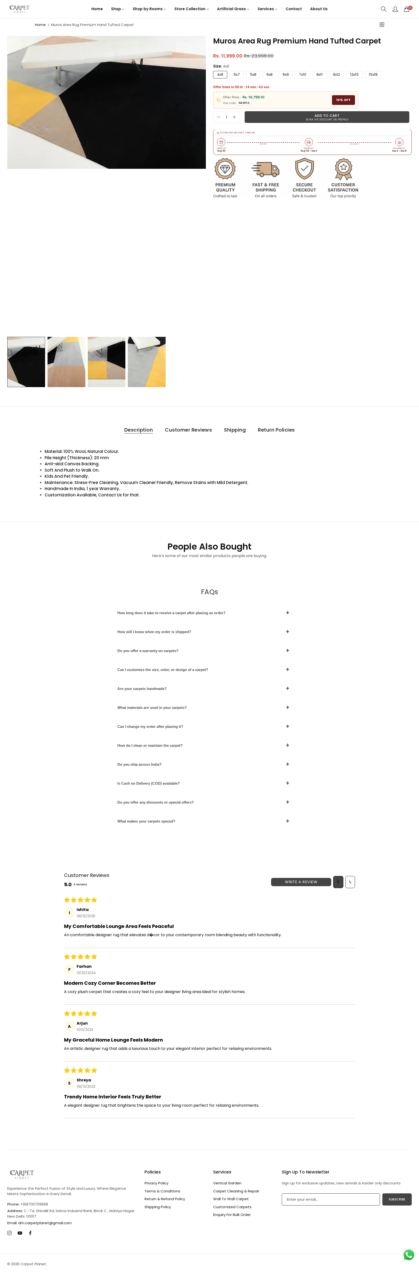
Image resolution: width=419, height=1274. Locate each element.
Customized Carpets (232, 1206)
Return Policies (276, 429)
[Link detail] (9, 1233)
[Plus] (234, 117)
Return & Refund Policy (165, 1198)
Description (138, 429)
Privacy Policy (156, 1183)
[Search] (384, 9)
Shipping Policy (158, 1206)
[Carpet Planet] (19, 9)
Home (40, 24)
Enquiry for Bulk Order (232, 1214)
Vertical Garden (227, 1183)
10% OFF (343, 100)
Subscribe (397, 1199)
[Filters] (338, 882)
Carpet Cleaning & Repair (236, 1191)
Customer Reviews (188, 429)
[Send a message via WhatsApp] (409, 1255)
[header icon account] (395, 9)
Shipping (235, 429)
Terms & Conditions (162, 1191)
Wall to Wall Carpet (231, 1198)
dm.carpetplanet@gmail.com (39, 1222)
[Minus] (218, 117)
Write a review (301, 882)
